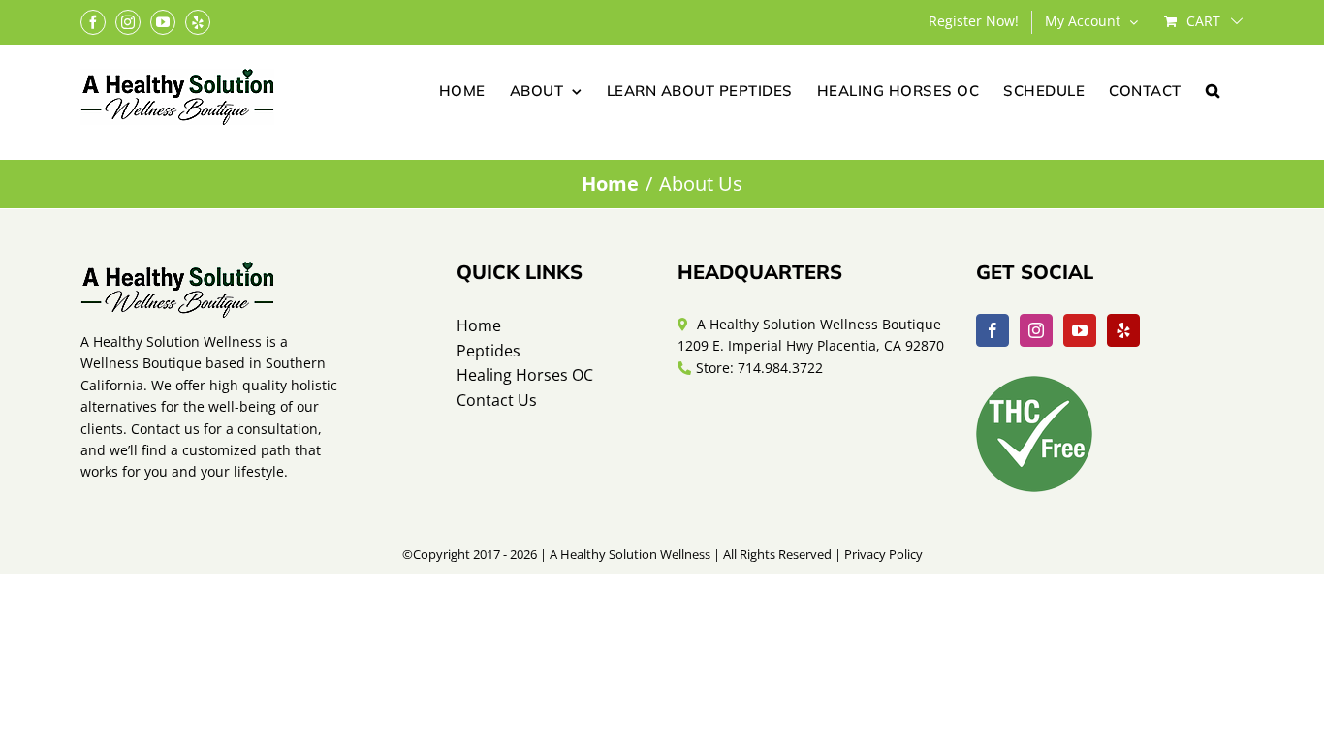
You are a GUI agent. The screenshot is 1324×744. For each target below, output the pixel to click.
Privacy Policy (883, 554)
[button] (1213, 89)
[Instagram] (1036, 330)
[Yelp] (1123, 330)
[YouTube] (1079, 330)
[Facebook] (992, 330)
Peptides (488, 350)
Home (479, 325)
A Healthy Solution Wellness (630, 554)
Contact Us (497, 400)
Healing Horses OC (525, 375)
